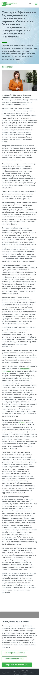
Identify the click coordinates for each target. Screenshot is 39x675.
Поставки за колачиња (14, 659)
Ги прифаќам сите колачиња (16, 665)
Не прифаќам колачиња (15, 653)
